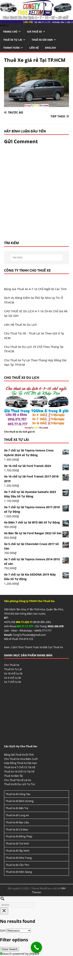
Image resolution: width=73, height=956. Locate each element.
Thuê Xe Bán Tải (13, 776)
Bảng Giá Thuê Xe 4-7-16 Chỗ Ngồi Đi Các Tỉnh (35, 289)
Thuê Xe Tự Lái (12, 40)
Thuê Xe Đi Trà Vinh (17, 843)
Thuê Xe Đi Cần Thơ (17, 865)
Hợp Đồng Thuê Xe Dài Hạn (20, 763)
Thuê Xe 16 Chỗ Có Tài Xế (19, 771)
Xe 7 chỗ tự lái (12, 682)
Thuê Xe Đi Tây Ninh (17, 850)
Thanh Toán (11, 47)
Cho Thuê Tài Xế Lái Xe (17, 780)
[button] (4, 25)
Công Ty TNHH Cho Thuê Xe (27, 270)
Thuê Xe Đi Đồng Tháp (19, 836)
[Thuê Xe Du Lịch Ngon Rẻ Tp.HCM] (36, 21)
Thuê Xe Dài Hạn (42, 40)
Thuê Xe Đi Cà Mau (17, 829)
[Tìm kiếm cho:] (36, 257)
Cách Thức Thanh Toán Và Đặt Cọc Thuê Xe (37, 647)
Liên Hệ (34, 47)
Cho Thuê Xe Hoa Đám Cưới (21, 759)
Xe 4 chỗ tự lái (12, 678)
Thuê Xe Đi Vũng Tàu (18, 794)
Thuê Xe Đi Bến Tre (17, 808)
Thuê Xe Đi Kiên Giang (19, 872)
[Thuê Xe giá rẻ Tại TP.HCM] (36, 104)
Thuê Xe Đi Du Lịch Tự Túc (19, 784)
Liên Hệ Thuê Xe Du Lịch (20, 325)
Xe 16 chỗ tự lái (13, 673)
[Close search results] (4, 911)
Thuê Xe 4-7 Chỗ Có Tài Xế (19, 767)
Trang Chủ (10, 31)
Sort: (3, 930)
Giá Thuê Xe (34, 31)
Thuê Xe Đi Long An (17, 815)
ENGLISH (50, 47)
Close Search (9, 949)
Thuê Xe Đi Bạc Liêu (17, 822)
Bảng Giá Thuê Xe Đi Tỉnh (19, 754)
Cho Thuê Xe (11, 665)
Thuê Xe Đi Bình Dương (19, 801)
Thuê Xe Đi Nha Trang (19, 858)
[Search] (36, 901)
